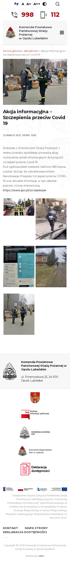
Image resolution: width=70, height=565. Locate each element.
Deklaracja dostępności (25, 532)
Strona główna (12, 50)
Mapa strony (36, 528)
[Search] (57, 4)
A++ (36, 4)
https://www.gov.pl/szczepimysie (24, 190)
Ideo (41, 556)
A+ (28, 4)
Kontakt (10, 528)
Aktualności (31, 50)
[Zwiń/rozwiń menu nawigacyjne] (61, 32)
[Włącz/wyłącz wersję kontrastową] (44, 4)
